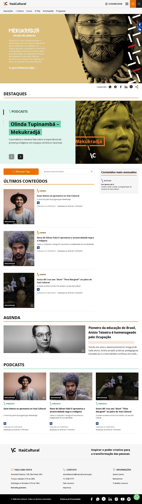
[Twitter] (104, 499)
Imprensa (67, 487)
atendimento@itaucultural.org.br (77, 474)
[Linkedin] (110, 499)
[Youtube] (122, 499)
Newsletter (118, 479)
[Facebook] (91, 499)
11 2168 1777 (68, 479)
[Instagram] (116, 499)
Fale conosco (68, 483)
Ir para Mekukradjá (21, 68)
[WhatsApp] (98, 499)
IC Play (37, 11)
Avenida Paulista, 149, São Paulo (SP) (26, 474)
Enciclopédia (48, 11)
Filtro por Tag (23, 171)
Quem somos (118, 474)
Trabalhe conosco (120, 483)
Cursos (29, 11)
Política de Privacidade (70, 499)
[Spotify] (129, 499)
